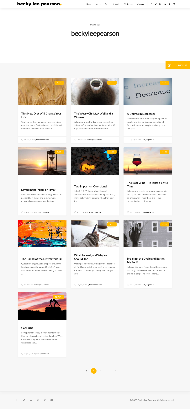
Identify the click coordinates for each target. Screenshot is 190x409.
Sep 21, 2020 (81, 212)
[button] (169, 65)
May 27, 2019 (29, 354)
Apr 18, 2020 (134, 285)
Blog (106, 4)
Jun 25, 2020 (28, 285)
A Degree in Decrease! (141, 113)
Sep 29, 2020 (134, 140)
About (98, 4)
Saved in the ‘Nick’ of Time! (38, 189)
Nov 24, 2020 (29, 140)
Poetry (58, 297)
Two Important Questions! (90, 186)
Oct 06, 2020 (81, 140)
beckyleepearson (42, 140)
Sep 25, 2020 (28, 212)
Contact (140, 4)
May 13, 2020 (82, 285)
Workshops (128, 4)
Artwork (116, 4)
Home (89, 4)
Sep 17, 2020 (134, 212)
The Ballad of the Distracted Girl (41, 258)
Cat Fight (27, 327)
